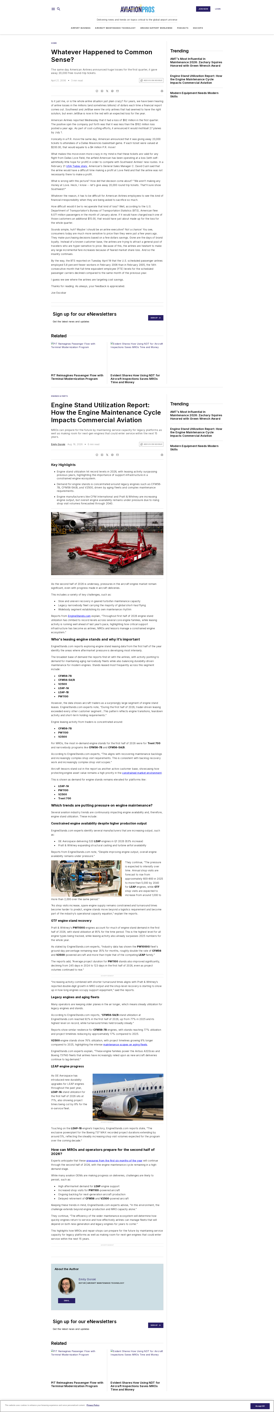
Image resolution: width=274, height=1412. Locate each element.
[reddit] (112, 91)
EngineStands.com (79, 615)
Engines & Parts (59, 396)
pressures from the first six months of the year (114, 1160)
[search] (59, 9)
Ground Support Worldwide (156, 28)
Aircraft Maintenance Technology (115, 28)
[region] (137, 1406)
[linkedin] (102, 91)
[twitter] (107, 91)
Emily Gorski (58, 444)
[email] (117, 91)
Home (54, 43)
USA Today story (76, 166)
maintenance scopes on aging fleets (125, 1044)
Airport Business (80, 28)
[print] (162, 91)
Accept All (260, 1406)
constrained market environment (142, 772)
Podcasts (183, 28)
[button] (53, 9)
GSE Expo (198, 28)
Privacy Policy (93, 1405)
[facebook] (96, 91)
